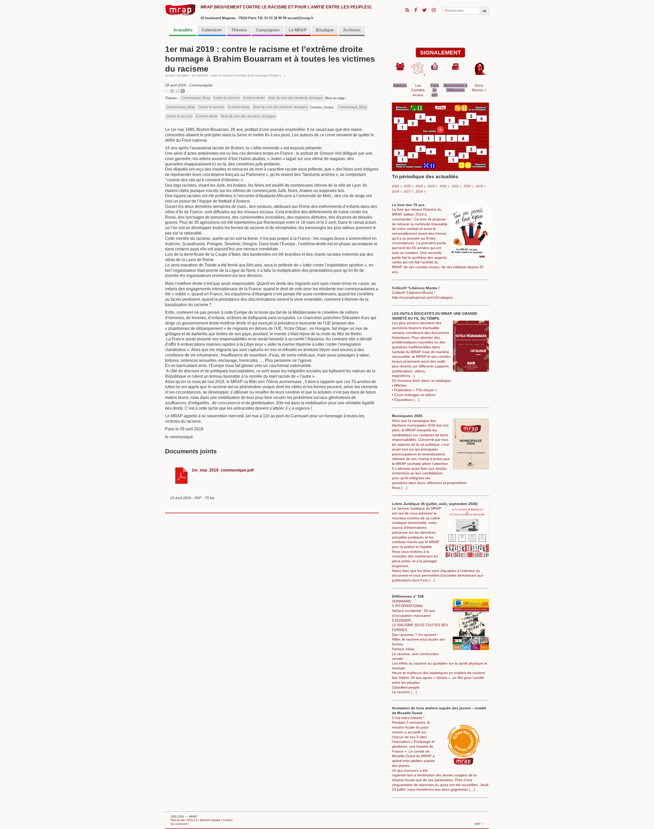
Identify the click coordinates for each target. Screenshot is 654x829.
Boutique (325, 30)
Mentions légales (210, 820)
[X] (183, 90)
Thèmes (239, 30)
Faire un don (434, 90)
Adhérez (400, 85)
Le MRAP (298, 30)
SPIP (477, 823)
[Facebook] (172, 90)
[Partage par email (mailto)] (167, 90)
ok (484, 11)
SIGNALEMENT (440, 52)
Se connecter (179, 823)
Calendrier (212, 30)
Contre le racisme (226, 98)
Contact (227, 820)
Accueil (169, 75)
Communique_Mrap (195, 98)
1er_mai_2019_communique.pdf (223, 470)
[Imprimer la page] (178, 90)
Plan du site (178, 820)
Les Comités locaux (418, 90)
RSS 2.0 (192, 820)
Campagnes (267, 30)
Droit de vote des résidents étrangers (295, 98)
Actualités (183, 30)
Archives (351, 30)
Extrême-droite (254, 98)
